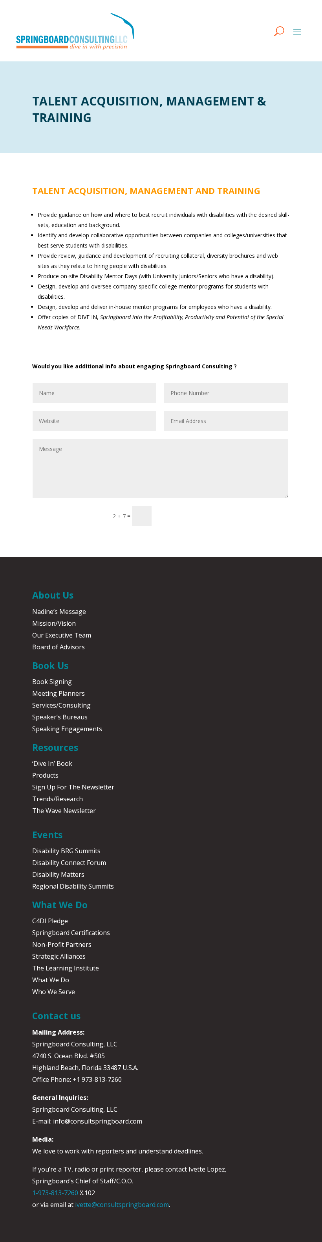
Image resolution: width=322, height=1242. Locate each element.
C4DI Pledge (50, 921)
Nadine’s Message (59, 611)
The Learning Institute (65, 968)
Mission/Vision (54, 623)
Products (45, 775)
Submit (177, 515)
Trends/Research (57, 799)
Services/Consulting (61, 705)
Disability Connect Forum (69, 862)
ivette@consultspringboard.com (122, 1204)
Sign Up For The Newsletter (73, 787)
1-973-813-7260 (55, 1192)
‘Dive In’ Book (52, 763)
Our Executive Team (61, 635)
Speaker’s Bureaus (60, 717)
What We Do (50, 980)
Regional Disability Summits (73, 886)
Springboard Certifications (71, 932)
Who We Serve (53, 991)
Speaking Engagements (67, 728)
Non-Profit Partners (61, 944)
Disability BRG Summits (66, 850)
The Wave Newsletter (64, 810)
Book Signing (52, 681)
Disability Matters (58, 874)
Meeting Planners (58, 693)
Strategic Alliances (59, 956)
